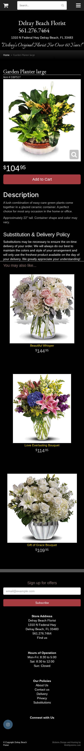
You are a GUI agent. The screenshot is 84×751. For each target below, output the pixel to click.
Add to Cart (42, 179)
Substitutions (42, 702)
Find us (42, 637)
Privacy (42, 698)
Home (6, 55)
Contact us (42, 689)
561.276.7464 (33, 30)
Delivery (42, 694)
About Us (42, 685)
